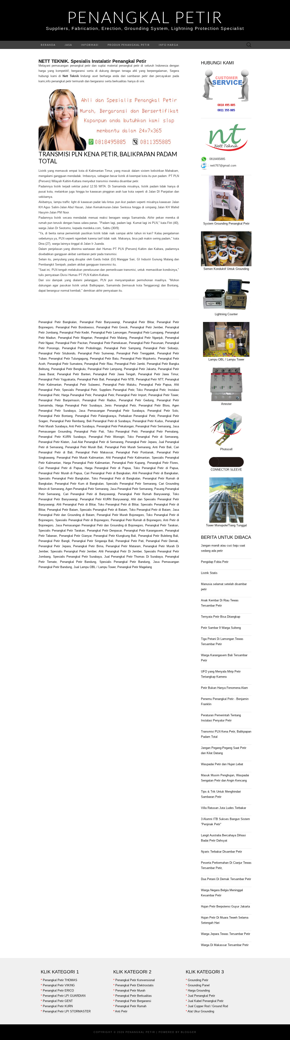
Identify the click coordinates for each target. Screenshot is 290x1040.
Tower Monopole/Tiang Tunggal (226, 525)
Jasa (68, 44)
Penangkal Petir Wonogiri (106, 436)
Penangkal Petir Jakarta (140, 369)
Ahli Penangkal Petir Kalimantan (128, 457)
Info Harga (168, 44)
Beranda (48, 44)
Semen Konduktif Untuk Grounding (226, 269)
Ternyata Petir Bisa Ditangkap (220, 616)
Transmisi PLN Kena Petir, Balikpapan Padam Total (108, 157)
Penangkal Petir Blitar (138, 322)
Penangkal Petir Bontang (55, 416)
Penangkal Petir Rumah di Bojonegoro (136, 520)
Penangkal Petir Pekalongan (115, 426)
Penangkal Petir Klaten (54, 442)
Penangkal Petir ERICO (58, 990)
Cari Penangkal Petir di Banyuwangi (89, 494)
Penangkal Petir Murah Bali (83, 447)
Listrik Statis (209, 573)
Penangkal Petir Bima (88, 546)
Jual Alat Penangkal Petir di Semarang (97, 442)
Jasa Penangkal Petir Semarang (131, 489)
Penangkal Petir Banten (73, 374)
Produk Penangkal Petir (129, 44)
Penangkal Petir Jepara (140, 442)
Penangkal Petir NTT (149, 379)
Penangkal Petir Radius (99, 400)
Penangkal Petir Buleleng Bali (158, 535)
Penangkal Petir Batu (104, 358)
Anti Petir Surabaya (82, 426)
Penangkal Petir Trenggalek (135, 353)
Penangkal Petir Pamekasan (108, 343)
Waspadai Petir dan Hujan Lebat (222, 764)
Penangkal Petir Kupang (128, 462)
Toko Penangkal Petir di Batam (150, 509)
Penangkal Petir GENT (58, 1001)
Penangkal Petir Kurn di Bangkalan (79, 483)
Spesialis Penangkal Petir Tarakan (62, 530)
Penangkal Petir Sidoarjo (160, 348)
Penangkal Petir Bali (90, 379)
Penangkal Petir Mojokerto (138, 358)
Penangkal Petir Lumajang (145, 332)
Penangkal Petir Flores (162, 462)
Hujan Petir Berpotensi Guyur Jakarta (225, 906)
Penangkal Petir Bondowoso (75, 327)
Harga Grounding (199, 990)
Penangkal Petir (145, 17)
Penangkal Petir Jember (146, 327)
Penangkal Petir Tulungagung (68, 358)
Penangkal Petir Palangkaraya (95, 416)
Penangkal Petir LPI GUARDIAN (64, 995)
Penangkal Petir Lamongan (109, 332)
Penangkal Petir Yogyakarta (57, 379)
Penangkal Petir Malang (110, 337)
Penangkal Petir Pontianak (135, 452)
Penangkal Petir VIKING (59, 985)
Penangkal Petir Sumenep (96, 353)
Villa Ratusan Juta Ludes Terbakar (223, 808)
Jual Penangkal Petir (201, 995)
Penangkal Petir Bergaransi (133, 1001)
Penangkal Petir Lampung (105, 369)
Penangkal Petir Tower (163, 395)
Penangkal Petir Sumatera (64, 363)
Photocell (226, 449)
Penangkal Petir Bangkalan (58, 322)
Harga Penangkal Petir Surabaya (79, 405)
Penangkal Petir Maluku (119, 384)
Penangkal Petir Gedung (136, 400)
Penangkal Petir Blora (154, 405)
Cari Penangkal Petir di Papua (60, 468)
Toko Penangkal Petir (150, 390)
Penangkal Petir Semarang (153, 426)
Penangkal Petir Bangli (54, 541)
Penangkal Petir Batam (62, 509)
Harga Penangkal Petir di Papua (108, 468)
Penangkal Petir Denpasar (104, 530)
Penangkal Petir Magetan (75, 337)
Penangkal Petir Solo (162, 410)
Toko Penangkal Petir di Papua (155, 468)
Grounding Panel (199, 985)
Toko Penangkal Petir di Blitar (118, 504)
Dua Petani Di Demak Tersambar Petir (226, 879)
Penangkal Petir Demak (162, 541)
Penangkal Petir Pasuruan (146, 343)
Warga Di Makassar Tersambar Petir (225, 945)
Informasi (90, 44)
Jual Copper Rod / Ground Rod (208, 1006)
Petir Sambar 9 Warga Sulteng (221, 627)
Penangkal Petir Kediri (74, 332)
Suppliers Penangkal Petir (116, 390)
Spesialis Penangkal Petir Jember (74, 551)
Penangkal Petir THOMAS (60, 980)
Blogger (188, 1032)
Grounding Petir (198, 980)
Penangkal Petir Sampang (122, 348)
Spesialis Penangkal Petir (79, 390)
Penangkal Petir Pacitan (71, 343)
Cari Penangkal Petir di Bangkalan (107, 473)
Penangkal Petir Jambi (130, 363)
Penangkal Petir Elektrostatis (134, 985)
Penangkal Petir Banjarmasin (59, 400)
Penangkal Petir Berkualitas (133, 995)
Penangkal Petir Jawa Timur (158, 374)
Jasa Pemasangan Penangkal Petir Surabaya (111, 410)
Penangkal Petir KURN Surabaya (62, 436)
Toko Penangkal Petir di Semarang (152, 436)
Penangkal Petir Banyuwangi (100, 322)
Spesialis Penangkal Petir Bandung (124, 562)
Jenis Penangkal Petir (120, 405)
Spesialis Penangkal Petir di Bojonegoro (82, 520)
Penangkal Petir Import (131, 395)
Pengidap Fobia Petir (214, 562)
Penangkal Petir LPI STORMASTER (67, 1011)
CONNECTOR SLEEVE (226, 469)
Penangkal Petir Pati (89, 431)
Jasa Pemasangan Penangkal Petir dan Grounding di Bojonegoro (99, 525)
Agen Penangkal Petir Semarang (86, 489)
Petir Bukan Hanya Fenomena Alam (224, 687)
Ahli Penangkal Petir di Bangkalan (155, 473)
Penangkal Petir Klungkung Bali (115, 535)
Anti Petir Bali (162, 447)
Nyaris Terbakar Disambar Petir (221, 851)
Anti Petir (121, 1011)
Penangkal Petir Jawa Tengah (114, 374)
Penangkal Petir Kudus (148, 421)
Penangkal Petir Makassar (94, 452)
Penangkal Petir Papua (155, 384)
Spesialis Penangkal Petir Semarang (131, 483)
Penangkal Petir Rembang (67, 421)
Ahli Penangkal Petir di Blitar (76, 504)
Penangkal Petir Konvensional (135, 980)
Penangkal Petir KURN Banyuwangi (104, 499)
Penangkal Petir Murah (130, 990)
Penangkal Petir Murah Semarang (127, 447)
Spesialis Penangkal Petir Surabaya (77, 556)
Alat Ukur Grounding (201, 1011)
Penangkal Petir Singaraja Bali (92, 541)
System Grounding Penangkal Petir (226, 223)
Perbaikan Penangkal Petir (137, 416)
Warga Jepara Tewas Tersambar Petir (225, 934)
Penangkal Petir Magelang (134, 567)
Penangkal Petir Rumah (130, 1006)
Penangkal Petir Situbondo (57, 353)
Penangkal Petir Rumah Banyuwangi (143, 494)
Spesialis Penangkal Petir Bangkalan (64, 478)
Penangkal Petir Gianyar (75, 535)
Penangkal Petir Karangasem (143, 530)
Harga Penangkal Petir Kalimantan (86, 462)
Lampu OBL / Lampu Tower (226, 359)
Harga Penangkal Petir (76, 395)
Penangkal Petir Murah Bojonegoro (120, 515)
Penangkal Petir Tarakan (161, 525)
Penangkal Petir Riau (98, 363)
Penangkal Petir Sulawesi (82, 384)
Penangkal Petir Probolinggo (82, 348)
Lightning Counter (226, 314)
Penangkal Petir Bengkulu (68, 369)
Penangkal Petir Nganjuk (146, 337)
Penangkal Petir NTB (120, 379)
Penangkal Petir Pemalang (159, 431)
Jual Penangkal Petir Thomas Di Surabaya (133, 556)
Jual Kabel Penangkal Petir (205, 1001)
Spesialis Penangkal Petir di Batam (103, 509)
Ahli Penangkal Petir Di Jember (119, 551)
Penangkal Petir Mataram (123, 546)
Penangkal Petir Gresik (112, 327)
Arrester (226, 404)
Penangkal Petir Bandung (78, 562)
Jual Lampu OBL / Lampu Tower (95, 567)
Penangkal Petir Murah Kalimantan (80, 457)
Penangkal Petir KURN (58, 1006)
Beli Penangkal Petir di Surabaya (109, 421)
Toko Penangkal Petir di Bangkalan (116, 478)
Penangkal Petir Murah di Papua (60, 473)
